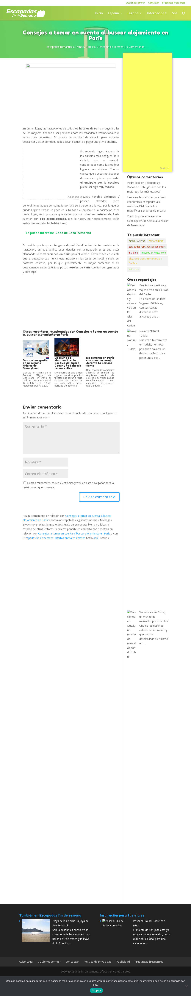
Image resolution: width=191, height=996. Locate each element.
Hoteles (90, 47)
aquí (95, 538)
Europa (132, 13)
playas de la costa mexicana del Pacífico (145, 261)
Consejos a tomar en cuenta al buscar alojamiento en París (74, 533)
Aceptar (96, 990)
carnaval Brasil (156, 241)
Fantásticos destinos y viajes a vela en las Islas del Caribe (153, 290)
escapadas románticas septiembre (147, 246)
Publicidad (73, 196)
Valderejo (134, 269)
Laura (130, 197)
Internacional (157, 13)
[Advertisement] (51, 171)
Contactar (153, 3)
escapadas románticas (60, 47)
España (113, 13)
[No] (186, 986)
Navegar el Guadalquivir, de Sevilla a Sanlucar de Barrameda (147, 221)
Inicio (99, 13)
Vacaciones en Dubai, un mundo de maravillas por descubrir (153, 616)
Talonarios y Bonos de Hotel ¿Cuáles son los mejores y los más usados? (146, 187)
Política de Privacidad (98, 961)
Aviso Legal (26, 961)
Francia (79, 47)
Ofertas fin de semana (109, 47)
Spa (175, 13)
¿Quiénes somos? (135, 3)
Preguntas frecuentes (173, 3)
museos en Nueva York (154, 252)
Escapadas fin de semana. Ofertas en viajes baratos (54, 538)
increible (133, 252)
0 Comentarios (135, 47)
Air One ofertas (137, 241)
